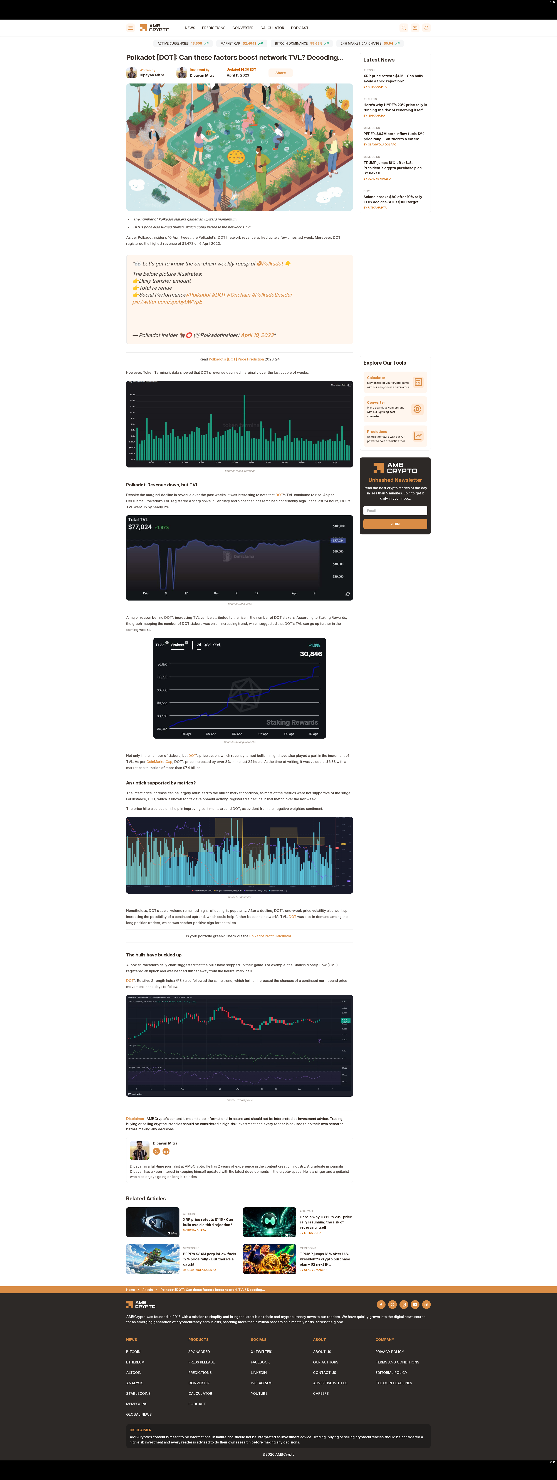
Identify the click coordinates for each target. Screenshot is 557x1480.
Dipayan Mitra (152, 75)
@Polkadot (270, 263)
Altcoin (189, 1214)
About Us (322, 1352)
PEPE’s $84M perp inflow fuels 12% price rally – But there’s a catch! (394, 136)
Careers (321, 1393)
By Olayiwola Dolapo (199, 1269)
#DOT (219, 295)
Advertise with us (330, 1383)
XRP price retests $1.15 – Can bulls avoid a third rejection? (393, 78)
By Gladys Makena (313, 1269)
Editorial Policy (391, 1372)
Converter (242, 28)
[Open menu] (130, 27)
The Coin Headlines (394, 1383)
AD (551, 2)
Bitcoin (133, 1352)
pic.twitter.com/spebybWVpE (167, 302)
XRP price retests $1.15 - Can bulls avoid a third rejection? (208, 1222)
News (190, 28)
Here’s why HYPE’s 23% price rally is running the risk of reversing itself (395, 107)
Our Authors (325, 1362)
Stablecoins (138, 1393)
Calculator (272, 28)
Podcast (300, 28)
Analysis (306, 1211)
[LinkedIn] (166, 1151)
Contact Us (324, 1372)
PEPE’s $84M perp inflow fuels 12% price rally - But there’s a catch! (209, 1259)
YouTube (259, 1393)
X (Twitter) (261, 1352)
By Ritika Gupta (194, 1230)
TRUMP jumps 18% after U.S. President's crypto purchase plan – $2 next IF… (325, 1259)
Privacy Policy (390, 1352)
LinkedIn (259, 1372)
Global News (139, 1414)
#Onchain (238, 295)
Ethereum (135, 1362)
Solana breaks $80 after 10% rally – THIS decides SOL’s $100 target (394, 199)
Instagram (261, 1383)
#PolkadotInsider (272, 295)
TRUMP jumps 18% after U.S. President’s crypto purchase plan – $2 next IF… (394, 167)
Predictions (213, 28)
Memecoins (191, 1248)
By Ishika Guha (310, 1233)
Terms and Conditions (397, 1362)
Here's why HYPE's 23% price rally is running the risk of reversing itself (326, 1222)
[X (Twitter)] (156, 1151)
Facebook (260, 1362)
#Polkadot (198, 295)
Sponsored (199, 1352)
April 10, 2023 (257, 335)
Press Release (201, 1362)
